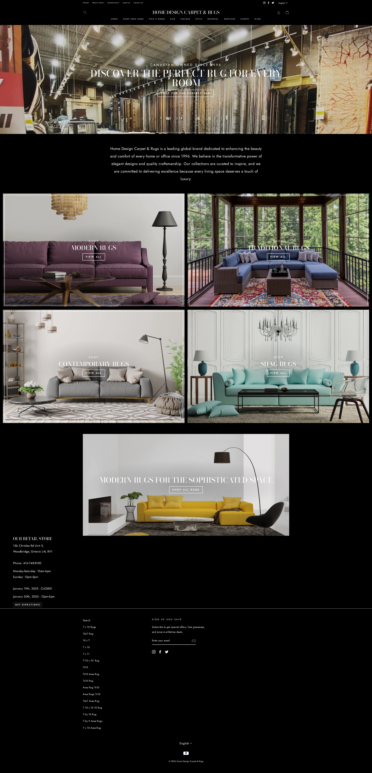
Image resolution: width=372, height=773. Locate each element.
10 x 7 (86, 640)
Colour (185, 19)
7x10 (85, 667)
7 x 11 (86, 654)
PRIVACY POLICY (98, 3)
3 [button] (186, 132)
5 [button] (232, 132)
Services (229, 19)
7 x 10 (86, 647)
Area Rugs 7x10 (91, 694)
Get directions (27, 604)
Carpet (244, 19)
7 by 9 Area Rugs (92, 721)
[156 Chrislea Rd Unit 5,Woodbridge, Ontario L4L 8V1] (186, 572)
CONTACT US (138, 3)
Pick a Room (157, 19)
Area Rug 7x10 (91, 687)
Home (114, 19)
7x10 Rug (88, 680)
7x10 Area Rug (91, 674)
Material (213, 19)
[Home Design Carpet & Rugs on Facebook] (160, 651)
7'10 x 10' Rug (91, 660)
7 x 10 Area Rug (92, 728)
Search (86, 620)
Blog (258, 19)
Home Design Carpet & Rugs (186, 12)
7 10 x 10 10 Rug (92, 707)
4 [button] (209, 132)
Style (198, 19)
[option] (186, 79)
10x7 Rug (88, 633)
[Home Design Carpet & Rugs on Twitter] (166, 651)
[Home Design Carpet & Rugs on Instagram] (153, 651)
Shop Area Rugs (133, 19)
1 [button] (139, 132)
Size (172, 19)
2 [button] (163, 132)
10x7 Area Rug (91, 701)
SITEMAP (86, 3)
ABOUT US (126, 3)
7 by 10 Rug (89, 714)
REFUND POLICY (113, 3)
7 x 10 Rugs (89, 627)
